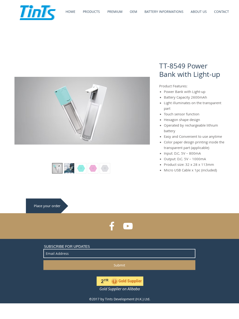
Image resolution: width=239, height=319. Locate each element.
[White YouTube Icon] (128, 226)
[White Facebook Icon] (112, 226)
